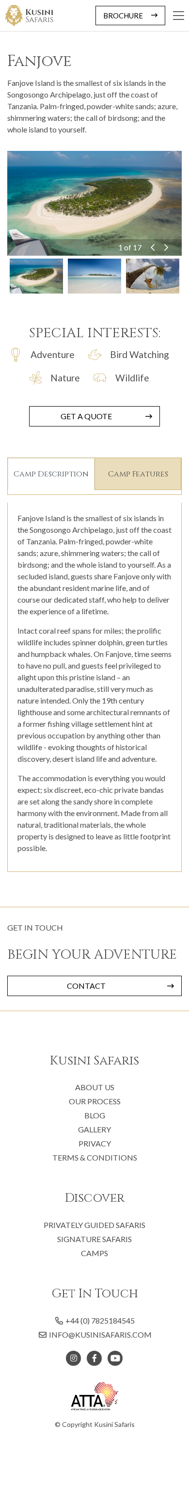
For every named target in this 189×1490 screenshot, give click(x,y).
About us (94, 1087)
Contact (86, 985)
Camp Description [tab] (51, 474)
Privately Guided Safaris (94, 1224)
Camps (94, 1253)
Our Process (95, 1101)
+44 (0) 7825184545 (99, 1320)
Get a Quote (86, 416)
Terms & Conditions (94, 1157)
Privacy (95, 1143)
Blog (94, 1115)
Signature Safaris (94, 1239)
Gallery (94, 1129)
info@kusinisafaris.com (100, 1334)
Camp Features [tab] (138, 474)
